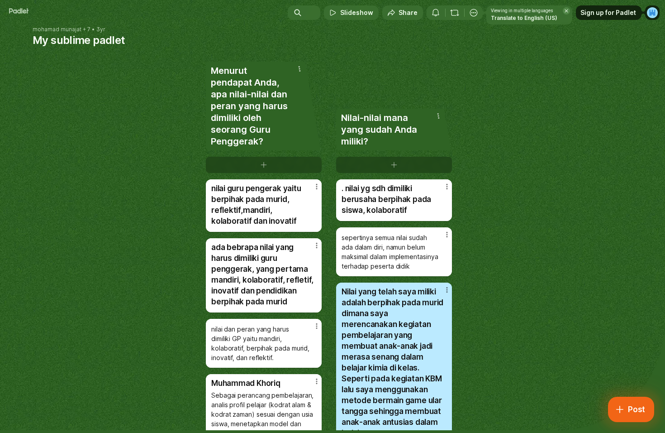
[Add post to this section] (264, 165)
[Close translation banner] (566, 10)
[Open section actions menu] (299, 69)
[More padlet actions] (474, 12)
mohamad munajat (57, 29)
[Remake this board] (455, 12)
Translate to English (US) (524, 17)
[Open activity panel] (436, 12)
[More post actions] (317, 186)
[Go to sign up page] (652, 12)
